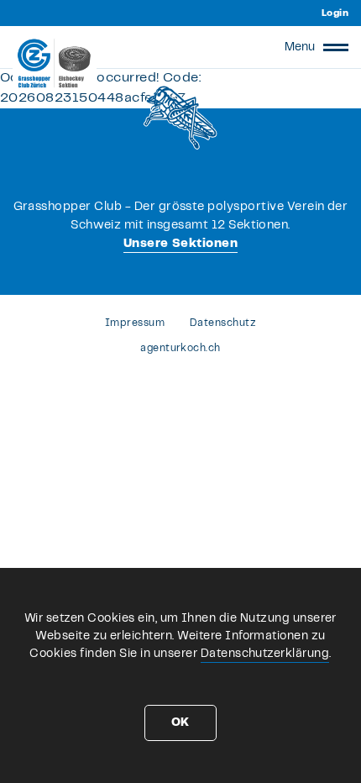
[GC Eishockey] (55, 63)
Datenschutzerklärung (265, 654)
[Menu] (336, 47)
